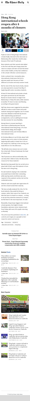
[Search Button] (28, 2)
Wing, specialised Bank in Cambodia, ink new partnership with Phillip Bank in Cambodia (18, 336)
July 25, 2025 (13, 263)
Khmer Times (5, 263)
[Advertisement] (15, 8)
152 (21, 340)
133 (20, 350)
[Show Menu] (2, 2)
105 (20, 359)
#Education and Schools (7, 224)
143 (3, 264)
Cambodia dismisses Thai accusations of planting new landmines (9, 269)
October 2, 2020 (13, 331)
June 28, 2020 (13, 320)
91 (19, 331)
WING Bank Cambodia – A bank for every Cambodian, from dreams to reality (14, 307)
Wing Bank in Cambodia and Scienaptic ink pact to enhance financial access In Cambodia (18, 355)
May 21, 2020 (4, 31)
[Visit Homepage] (15, 2)
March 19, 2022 (6, 311)
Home (2, 14)
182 (13, 311)
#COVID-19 (15, 222)
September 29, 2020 (14, 340)
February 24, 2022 (14, 350)
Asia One (23, 215)
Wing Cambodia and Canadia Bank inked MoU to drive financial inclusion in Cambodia (18, 317)
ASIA (6, 14)
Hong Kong (10, 14)
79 (2, 275)
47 (2, 287)
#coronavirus (8, 222)
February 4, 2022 (13, 359)
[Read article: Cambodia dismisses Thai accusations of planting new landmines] (25, 270)
